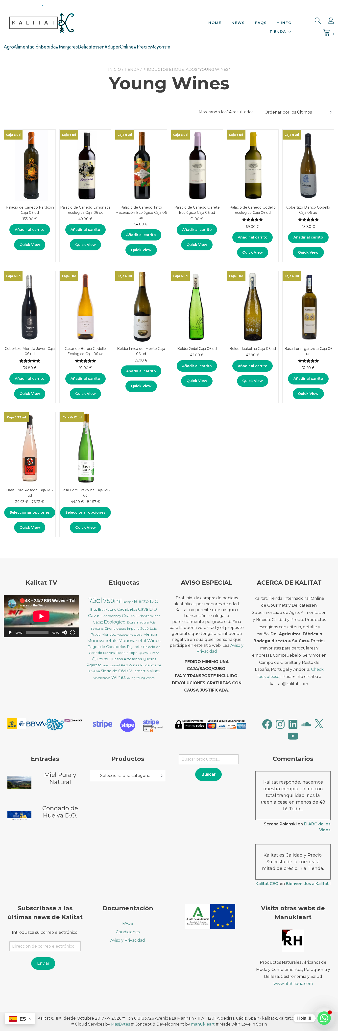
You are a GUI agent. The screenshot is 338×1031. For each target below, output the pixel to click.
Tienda (277, 31)
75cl (95, 600)
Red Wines (130, 665)
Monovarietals (102, 640)
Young (131, 678)
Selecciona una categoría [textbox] (125, 775)
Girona (110, 628)
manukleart (203, 1024)
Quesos (100, 658)
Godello (121, 628)
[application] (41, 616)
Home (214, 23)
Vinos (155, 671)
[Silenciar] (64, 632)
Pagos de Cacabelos (107, 647)
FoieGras (97, 628)
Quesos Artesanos (125, 659)
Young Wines (145, 678)
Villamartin (139, 671)
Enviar (43, 963)
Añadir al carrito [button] (30, 229)
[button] (16, 724)
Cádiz (98, 622)
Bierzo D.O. (147, 601)
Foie (152, 622)
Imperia (133, 628)
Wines (118, 677)
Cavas (94, 615)
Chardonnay (111, 616)
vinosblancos (102, 678)
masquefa (135, 634)
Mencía (150, 634)
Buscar (208, 774)
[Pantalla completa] (72, 632)
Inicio (114, 69)
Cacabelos (127, 609)
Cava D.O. (148, 609)
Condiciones (128, 932)
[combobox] (298, 112)
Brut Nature (107, 609)
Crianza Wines (149, 616)
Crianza (129, 615)
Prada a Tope (127, 653)
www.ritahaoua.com (293, 983)
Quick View (30, 244)
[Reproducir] (10, 632)
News (238, 23)
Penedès (109, 653)
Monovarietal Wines (140, 640)
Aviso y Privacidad (127, 940)
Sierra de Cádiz (114, 671)
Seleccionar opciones (30, 512)
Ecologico (114, 622)
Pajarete (134, 647)
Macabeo (122, 634)
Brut (93, 609)
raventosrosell (111, 665)
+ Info (284, 23)
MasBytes (120, 1024)
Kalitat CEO (267, 883)
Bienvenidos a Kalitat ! (308, 883)
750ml (112, 600)
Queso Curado (149, 653)
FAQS (261, 23)
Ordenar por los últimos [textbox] (288, 112)
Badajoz (128, 602)
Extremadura (137, 622)
